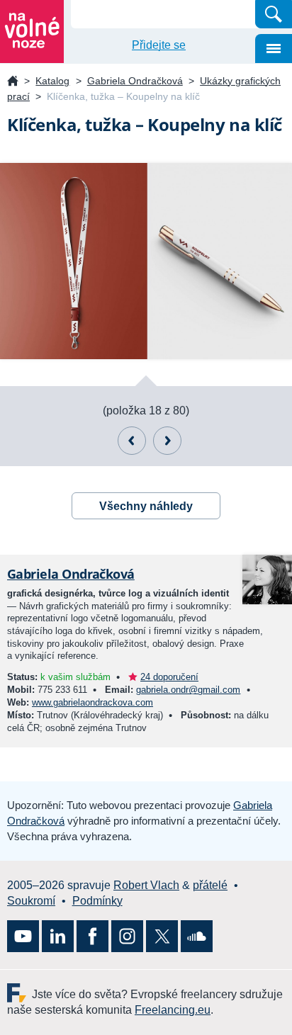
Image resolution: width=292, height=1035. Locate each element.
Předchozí (132, 440)
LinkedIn (58, 936)
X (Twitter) (162, 936)
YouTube (23, 936)
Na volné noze (12, 82)
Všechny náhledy (146, 506)
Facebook (92, 936)
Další (167, 440)
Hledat (273, 14)
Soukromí (31, 901)
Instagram (127, 936)
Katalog (52, 80)
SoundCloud (197, 936)
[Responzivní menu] (273, 48)
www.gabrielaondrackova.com (92, 702)
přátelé (210, 885)
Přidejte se (159, 45)
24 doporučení (169, 677)
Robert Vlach (146, 885)
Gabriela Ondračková (135, 80)
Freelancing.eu (19, 992)
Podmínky (97, 901)
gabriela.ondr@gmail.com (188, 689)
